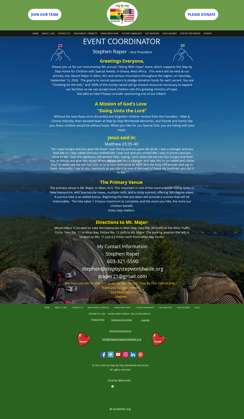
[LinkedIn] (133, 354)
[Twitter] (111, 354)
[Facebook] (103, 354)
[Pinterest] (140, 354)
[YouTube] (118, 354)
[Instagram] (125, 354)
